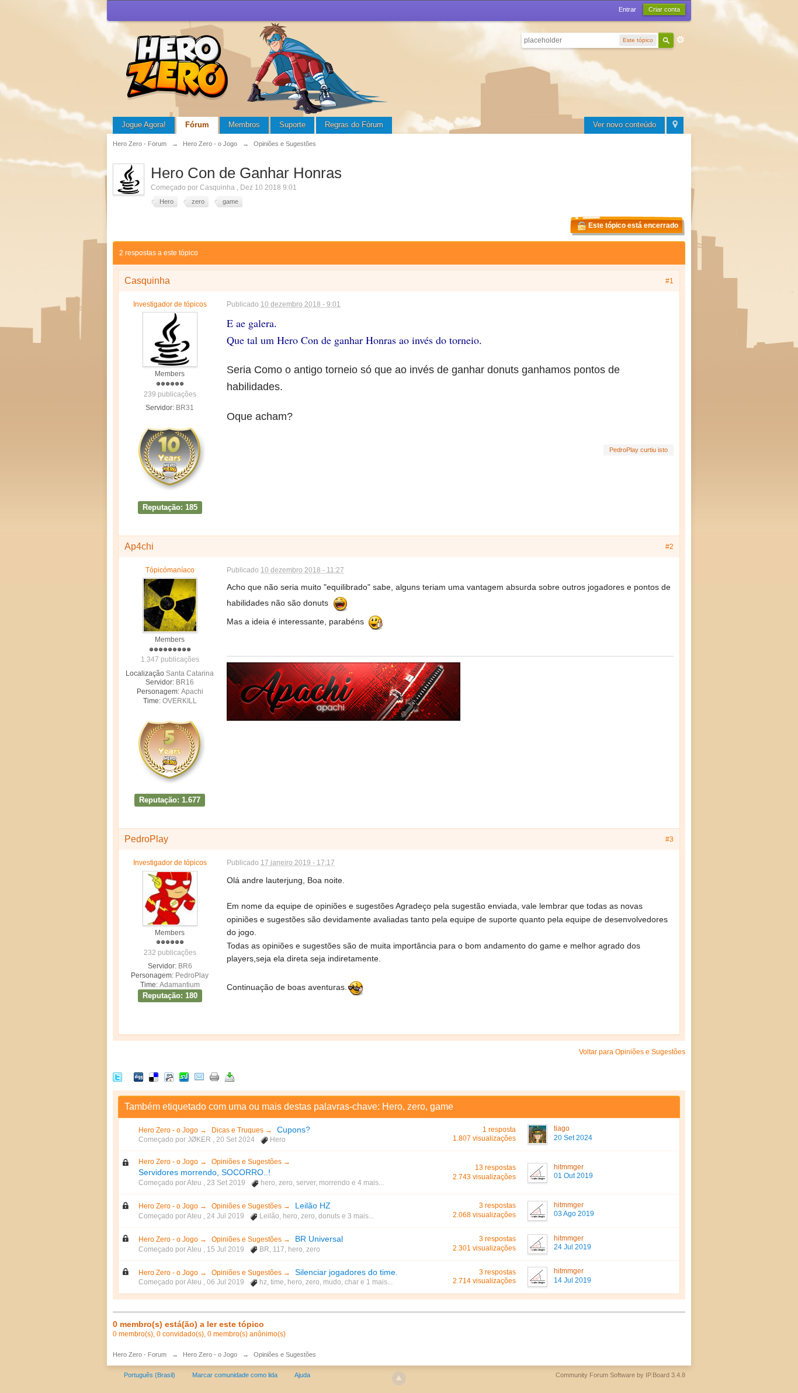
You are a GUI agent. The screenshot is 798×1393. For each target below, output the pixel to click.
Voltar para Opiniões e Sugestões (632, 1052)
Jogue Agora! (144, 124)
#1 (669, 281)
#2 (669, 547)
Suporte (292, 124)
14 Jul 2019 (572, 1280)
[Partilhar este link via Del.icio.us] (153, 1076)
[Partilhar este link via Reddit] (169, 1076)
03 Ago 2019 (574, 1214)
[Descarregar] (229, 1076)
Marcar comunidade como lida (234, 1374)
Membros (244, 124)
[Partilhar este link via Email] (199, 1076)
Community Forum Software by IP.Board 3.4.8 (620, 1374)
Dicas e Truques (238, 1130)
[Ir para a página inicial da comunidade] (259, 66)
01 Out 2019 (573, 1176)
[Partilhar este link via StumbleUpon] (184, 1076)
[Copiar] (214, 1076)
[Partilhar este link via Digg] (138, 1076)
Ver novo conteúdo (624, 124)
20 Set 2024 (573, 1138)
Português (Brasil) (149, 1374)
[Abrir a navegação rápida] (675, 125)
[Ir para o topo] (399, 1378)
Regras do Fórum (354, 124)
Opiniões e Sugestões (247, 1162)
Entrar (627, 9)
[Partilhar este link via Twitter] (117, 1076)
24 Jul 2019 (572, 1247)
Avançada (680, 39)
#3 (669, 839)
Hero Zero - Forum (139, 1354)
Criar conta (664, 9)
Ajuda (302, 1374)
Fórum (197, 124)
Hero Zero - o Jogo (169, 1130)
